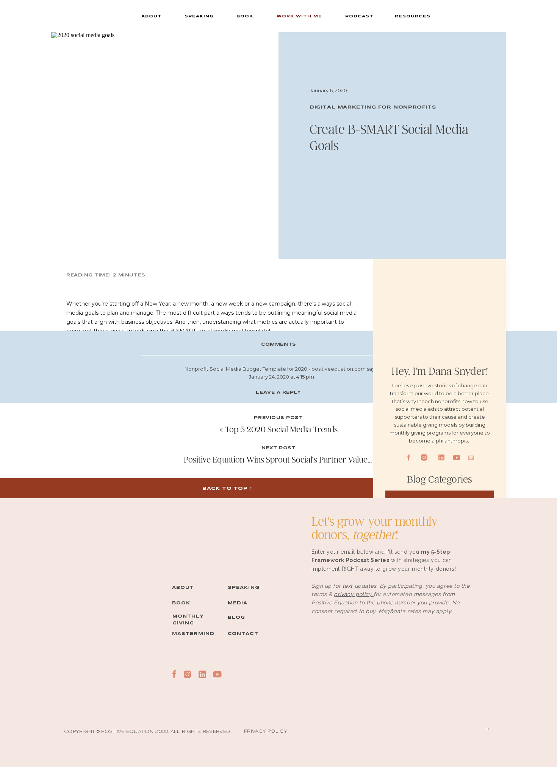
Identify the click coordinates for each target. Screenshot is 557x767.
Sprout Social (212, 360)
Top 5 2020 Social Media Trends (281, 429)
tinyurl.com (275, 592)
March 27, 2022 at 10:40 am (281, 600)
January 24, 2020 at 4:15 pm (281, 377)
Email (278, 514)
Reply (281, 576)
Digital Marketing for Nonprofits (373, 107)
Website (278, 533)
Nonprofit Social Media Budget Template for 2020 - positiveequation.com (275, 369)
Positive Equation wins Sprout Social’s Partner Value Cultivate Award (304, 459)
